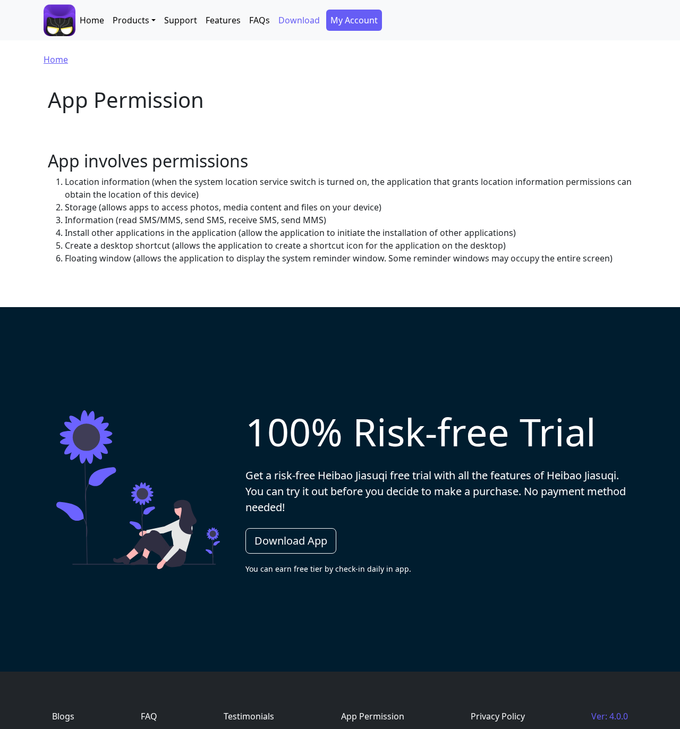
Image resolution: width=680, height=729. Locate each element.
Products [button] (131, 20)
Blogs (63, 716)
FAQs (259, 20)
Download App (290, 540)
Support (180, 20)
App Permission (372, 716)
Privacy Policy (498, 716)
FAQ (149, 716)
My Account (354, 20)
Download (299, 20)
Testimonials (249, 716)
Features (223, 20)
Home (92, 20)
